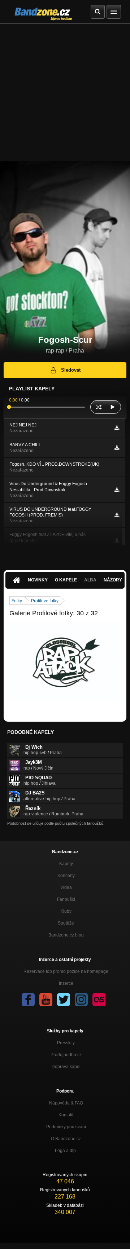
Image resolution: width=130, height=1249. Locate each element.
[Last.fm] (98, 999)
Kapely (66, 863)
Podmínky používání (66, 1126)
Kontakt (65, 1114)
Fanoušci (66, 899)
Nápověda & (66, 1103)
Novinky (38, 580)
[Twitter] (63, 999)
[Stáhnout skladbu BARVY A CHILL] (117, 447)
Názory (113, 580)
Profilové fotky (44, 600)
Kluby (66, 911)
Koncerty (66, 875)
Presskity (66, 1042)
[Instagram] (81, 999)
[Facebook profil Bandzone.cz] (28, 999)
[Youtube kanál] (45, 999)
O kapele (66, 580)
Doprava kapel (66, 1066)
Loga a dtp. (66, 1150)
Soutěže (66, 923)
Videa (66, 887)
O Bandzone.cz (66, 1138)
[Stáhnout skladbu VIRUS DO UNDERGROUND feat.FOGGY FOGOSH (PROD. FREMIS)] (117, 515)
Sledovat (71, 370)
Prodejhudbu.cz (66, 1054)
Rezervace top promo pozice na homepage (65, 971)
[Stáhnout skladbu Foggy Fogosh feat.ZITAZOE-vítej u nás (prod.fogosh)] (117, 540)
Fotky (17, 600)
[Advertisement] (65, 92)
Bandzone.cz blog (66, 935)
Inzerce (66, 983)
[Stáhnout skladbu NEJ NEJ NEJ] (117, 427)
